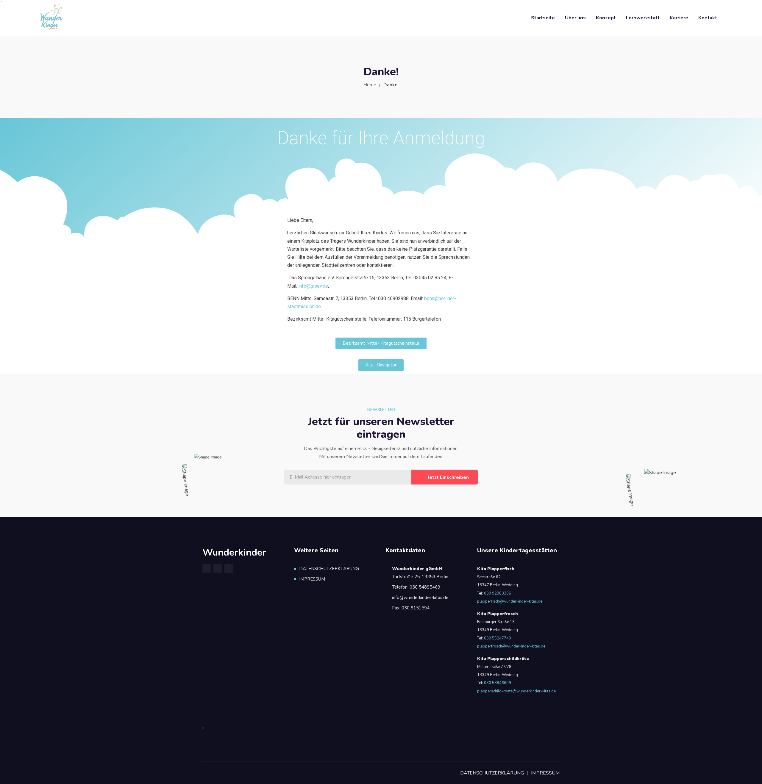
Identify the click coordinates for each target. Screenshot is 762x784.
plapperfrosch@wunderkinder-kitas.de (511, 646)
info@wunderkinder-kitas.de (420, 597)
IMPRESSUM (312, 579)
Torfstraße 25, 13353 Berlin (420, 573)
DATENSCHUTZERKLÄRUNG (329, 569)
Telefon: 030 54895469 (416, 587)
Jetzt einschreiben (448, 477)
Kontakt (707, 17)
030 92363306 (497, 593)
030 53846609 (497, 683)
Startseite (543, 17)
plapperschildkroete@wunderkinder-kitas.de (516, 691)
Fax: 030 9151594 (411, 608)
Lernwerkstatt (643, 17)
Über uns (575, 17)
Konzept (606, 17)
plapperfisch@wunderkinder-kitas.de (509, 601)
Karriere (679, 17)
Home (369, 84)
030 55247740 (497, 638)
